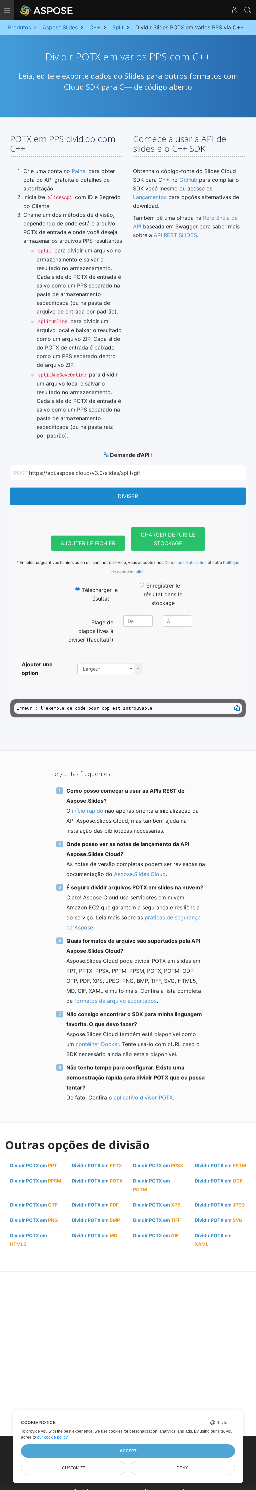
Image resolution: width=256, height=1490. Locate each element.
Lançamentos (150, 197)
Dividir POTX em (33, 1165)
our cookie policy (52, 1437)
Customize (73, 1468)
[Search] (247, 10)
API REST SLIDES (175, 235)
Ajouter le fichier (88, 543)
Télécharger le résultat (100, 594)
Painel (79, 171)
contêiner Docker (97, 1044)
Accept (128, 1451)
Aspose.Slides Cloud (140, 874)
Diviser (128, 496)
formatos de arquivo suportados (115, 1000)
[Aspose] (46, 10)
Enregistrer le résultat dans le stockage (163, 594)
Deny (182, 1468)
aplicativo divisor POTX (143, 1097)
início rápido (87, 810)
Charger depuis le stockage (168, 539)
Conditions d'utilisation (185, 562)
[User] (234, 10)
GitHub (188, 179)
